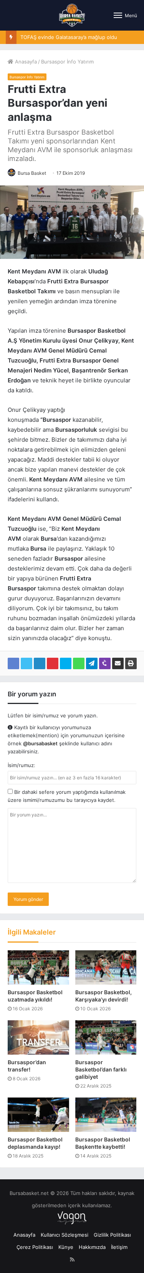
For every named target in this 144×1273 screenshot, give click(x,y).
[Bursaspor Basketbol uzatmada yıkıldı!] (38, 967)
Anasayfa (25, 62)
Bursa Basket (32, 173)
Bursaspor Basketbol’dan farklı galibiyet (101, 1069)
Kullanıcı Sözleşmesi (64, 1235)
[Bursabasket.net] (72, 15)
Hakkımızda (92, 1247)
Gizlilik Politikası (112, 1235)
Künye (65, 1247)
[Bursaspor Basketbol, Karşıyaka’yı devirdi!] (106, 967)
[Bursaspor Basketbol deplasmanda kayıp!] (38, 1114)
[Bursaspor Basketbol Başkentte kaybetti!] (106, 1114)
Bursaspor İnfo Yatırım (67, 62)
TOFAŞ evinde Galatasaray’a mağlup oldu (68, 37)
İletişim (119, 1247)
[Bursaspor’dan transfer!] (38, 1037)
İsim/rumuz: (21, 765)
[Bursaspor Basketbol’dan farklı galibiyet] (106, 1037)
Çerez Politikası (35, 1247)
